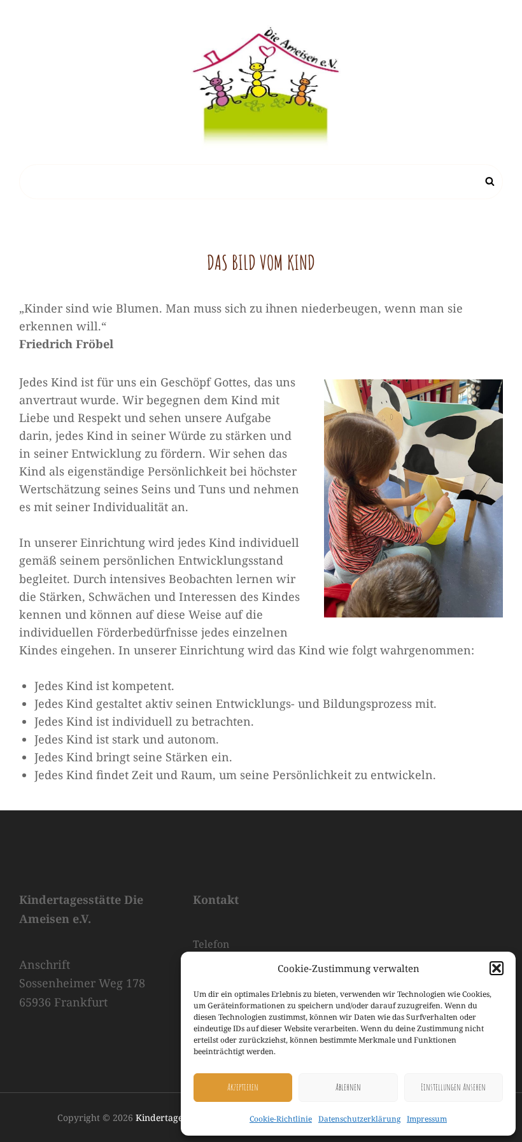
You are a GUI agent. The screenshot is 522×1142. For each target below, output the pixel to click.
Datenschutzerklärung (359, 1118)
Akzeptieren (242, 1087)
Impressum (427, 1118)
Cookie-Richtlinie (281, 1118)
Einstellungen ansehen (453, 1087)
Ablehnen (348, 1087)
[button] (496, 968)
